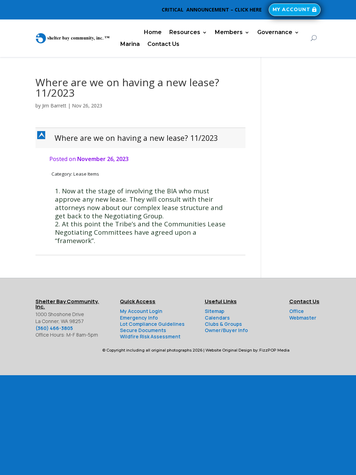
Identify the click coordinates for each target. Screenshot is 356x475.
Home (153, 32)
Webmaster (302, 317)
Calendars (217, 317)
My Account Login (141, 311)
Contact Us (163, 44)
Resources (184, 32)
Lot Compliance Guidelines (152, 324)
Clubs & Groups (223, 324)
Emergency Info (139, 317)
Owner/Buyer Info (226, 330)
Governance (274, 32)
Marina (130, 44)
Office (296, 311)
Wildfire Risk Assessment (150, 336)
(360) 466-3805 (54, 328)
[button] (141, 138)
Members (229, 32)
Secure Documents (143, 330)
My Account (291, 9)
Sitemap (214, 311)
